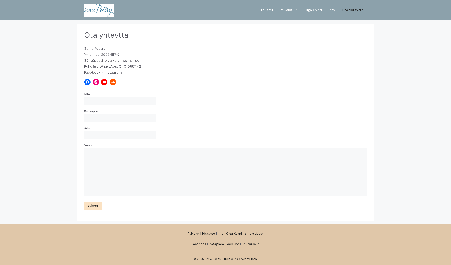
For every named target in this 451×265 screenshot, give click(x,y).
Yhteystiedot (254, 233)
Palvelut (286, 10)
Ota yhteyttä (352, 10)
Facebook (92, 72)
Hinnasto (208, 233)
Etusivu (267, 10)
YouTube (233, 244)
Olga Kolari (313, 10)
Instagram (113, 72)
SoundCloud (250, 244)
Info (332, 10)
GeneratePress (247, 259)
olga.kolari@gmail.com (124, 60)
